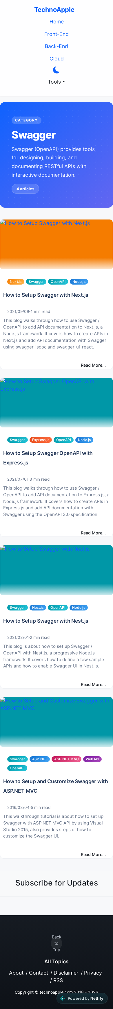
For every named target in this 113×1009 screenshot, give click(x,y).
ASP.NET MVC (66, 759)
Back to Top (56, 943)
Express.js (40, 440)
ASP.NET (40, 759)
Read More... (93, 365)
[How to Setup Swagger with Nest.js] (56, 570)
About (16, 973)
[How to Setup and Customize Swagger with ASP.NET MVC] (56, 722)
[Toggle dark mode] (56, 70)
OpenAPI (58, 281)
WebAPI (92, 759)
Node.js (78, 281)
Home (57, 22)
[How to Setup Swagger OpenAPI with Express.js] (56, 402)
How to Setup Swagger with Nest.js (45, 621)
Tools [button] (54, 82)
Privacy (93, 973)
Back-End (56, 46)
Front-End (56, 34)
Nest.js (38, 607)
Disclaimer (66, 973)
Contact (38, 973)
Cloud (57, 59)
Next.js (16, 281)
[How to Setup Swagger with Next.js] (56, 244)
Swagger (36, 281)
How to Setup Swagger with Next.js (45, 295)
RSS (58, 980)
